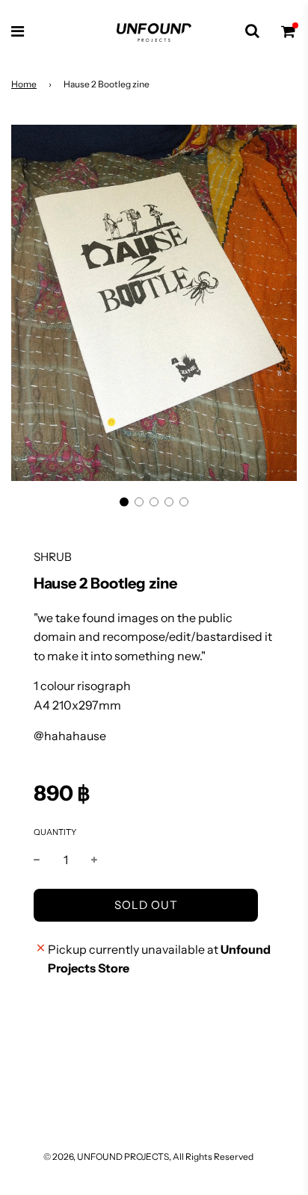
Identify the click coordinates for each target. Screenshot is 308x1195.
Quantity (55, 832)
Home (24, 84)
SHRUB (53, 557)
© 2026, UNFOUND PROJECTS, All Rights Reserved (148, 1156)
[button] (124, 501)
